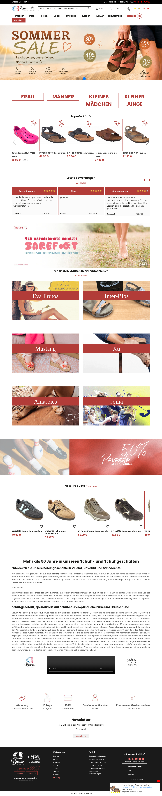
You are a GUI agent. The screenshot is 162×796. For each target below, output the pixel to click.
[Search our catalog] (88, 9)
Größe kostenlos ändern (97, 762)
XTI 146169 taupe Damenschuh (93, 531)
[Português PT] (140, 8)
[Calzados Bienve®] (25, 9)
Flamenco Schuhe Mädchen (65, 601)
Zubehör (86, 16)
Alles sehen (81, 275)
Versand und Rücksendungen (95, 773)
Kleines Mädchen (99, 100)
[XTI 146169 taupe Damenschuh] (94, 510)
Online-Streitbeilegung (97, 768)
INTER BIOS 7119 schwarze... (80, 153)
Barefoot (19, 16)
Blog (129, 770)
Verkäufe (19, 20)
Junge (57, 16)
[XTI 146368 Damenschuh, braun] (127, 510)
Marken (56, 775)
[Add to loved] (41, 526)
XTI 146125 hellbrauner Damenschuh (55, 532)
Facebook (19, 773)
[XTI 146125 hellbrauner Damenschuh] (61, 510)
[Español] (135, 8)
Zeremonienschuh (42, 630)
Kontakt (131, 775)
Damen (32, 16)
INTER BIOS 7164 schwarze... (52, 153)
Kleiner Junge (134, 100)
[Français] (144, 8)
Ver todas (81, 182)
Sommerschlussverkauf (136, 779)
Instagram (32, 773)
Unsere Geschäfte (20, 1)
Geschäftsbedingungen (97, 756)
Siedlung (134, 16)
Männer (63, 96)
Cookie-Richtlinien (95, 765)
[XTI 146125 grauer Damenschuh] (28, 510)
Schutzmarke (115, 16)
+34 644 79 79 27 (142, 1)
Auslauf (100, 16)
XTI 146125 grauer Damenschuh (27, 531)
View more (91, 486)
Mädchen (71, 16)
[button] (77, 78)
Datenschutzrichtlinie (96, 759)
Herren (44, 16)
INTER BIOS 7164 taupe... (134, 153)
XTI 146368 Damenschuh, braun (126, 531)
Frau (27, 96)
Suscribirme (81, 736)
